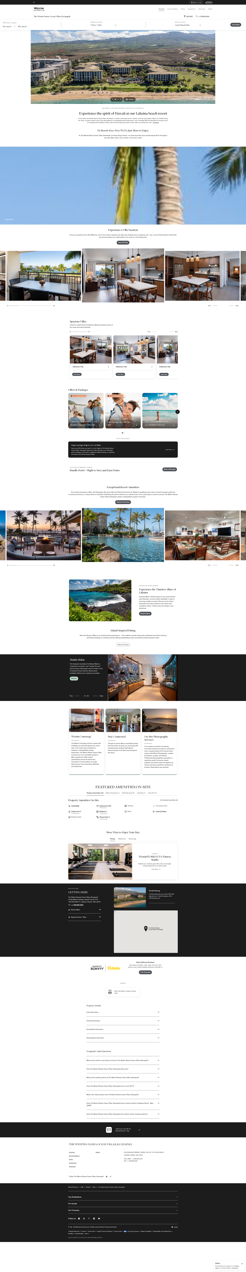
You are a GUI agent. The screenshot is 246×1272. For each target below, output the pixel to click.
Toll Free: (133, 1159)
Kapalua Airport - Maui (78, 917)
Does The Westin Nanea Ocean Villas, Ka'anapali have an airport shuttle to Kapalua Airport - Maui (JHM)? (119, 1104)
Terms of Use (91, 1231)
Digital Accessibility (146, 1231)
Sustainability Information (95, 1038)
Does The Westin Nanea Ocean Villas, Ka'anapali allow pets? (107, 1069)
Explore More (145, 613)
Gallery (210, 9)
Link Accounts (145, 972)
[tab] (95, 793)
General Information (93, 1021)
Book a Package (169, 469)
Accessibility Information (94, 1029)
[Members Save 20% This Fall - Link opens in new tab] (86, 410)
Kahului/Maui (75, 910)
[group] (123, 677)
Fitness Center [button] (104, 817)
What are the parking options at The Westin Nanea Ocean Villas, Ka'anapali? (112, 1077)
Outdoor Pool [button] (75, 811)
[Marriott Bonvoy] (208, 2)
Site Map (70, 1233)
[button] (196, 2)
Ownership (201, 9)
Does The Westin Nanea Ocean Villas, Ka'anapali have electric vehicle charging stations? (117, 1114)
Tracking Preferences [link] (73, 1231)
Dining (183, 9)
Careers (83, 1231)
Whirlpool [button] (102, 811)
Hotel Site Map (79, 1233)
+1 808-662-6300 (204, 16)
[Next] (177, 412)
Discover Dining (123, 645)
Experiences (191, 9)
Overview (161, 9)
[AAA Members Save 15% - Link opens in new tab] (160, 410)
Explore (74, 678)
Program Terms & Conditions (104, 1231)
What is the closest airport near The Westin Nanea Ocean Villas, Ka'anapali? (112, 1095)
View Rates (77, 374)
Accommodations (172, 9)
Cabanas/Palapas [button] (161, 811)
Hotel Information (92, 1012)
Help (86, 1233)
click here (235, 1268)
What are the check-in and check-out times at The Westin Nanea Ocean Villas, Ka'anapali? (117, 1060)
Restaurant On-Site (105, 806)
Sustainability (75, 806)
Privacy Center (118, 1231)
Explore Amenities (123, 502)
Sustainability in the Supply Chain (162, 1231)
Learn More (168, 449)
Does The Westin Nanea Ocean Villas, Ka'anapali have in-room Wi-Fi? (110, 1086)
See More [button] (156, 122)
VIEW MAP (189, 16)
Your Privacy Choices (133, 1231)
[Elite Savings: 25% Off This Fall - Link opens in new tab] (123, 410)
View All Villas (123, 242)
